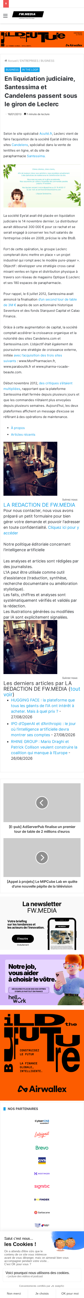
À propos (18, 428)
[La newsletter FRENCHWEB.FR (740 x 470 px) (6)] (42, 949)
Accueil (12, 60)
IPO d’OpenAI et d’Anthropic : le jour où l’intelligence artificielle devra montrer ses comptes (43, 729)
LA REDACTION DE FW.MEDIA (39, 505)
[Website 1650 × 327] (42, 39)
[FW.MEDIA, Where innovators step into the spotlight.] (28, 15)
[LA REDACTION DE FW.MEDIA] (30, 494)
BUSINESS (47, 60)
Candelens (20, 145)
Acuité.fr (45, 133)
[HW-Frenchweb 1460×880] (42, 1004)
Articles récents (23, 434)
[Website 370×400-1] (42, 1099)
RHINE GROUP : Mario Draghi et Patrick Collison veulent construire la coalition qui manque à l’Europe (44, 747)
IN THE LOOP (30, 69)
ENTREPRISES (29, 60)
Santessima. (36, 156)
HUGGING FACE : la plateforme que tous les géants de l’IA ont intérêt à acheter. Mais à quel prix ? (43, 706)
